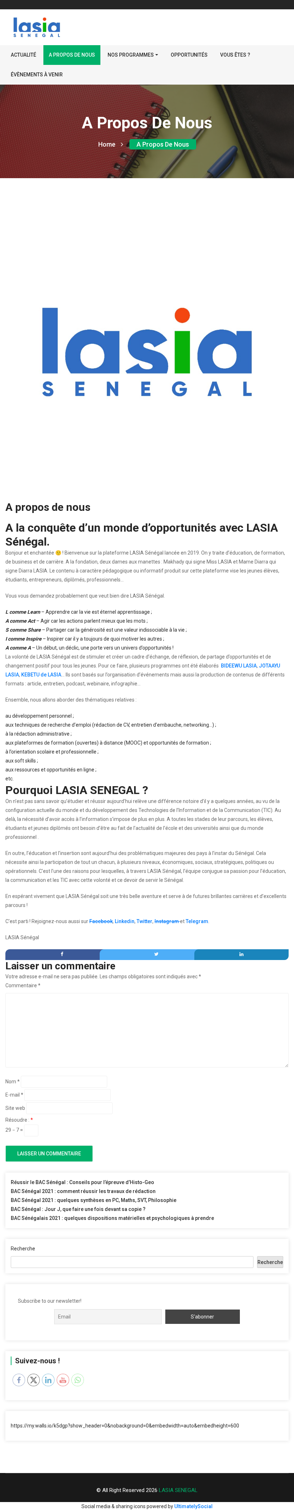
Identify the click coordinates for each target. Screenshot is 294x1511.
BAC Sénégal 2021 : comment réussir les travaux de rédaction (83, 1191)
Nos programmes (131, 55)
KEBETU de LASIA (41, 675)
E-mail (14, 1095)
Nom (12, 1081)
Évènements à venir (37, 74)
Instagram (167, 921)
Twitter (144, 921)
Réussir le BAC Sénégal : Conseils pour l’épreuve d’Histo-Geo (82, 1182)
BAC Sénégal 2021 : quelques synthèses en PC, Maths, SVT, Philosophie (93, 1200)
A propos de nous (72, 55)
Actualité (23, 55)
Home (106, 144)
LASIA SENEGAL (178, 1490)
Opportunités (189, 55)
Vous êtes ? (235, 55)
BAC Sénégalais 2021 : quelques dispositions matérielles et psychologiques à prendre (112, 1218)
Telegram (197, 921)
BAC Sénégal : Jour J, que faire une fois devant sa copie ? (78, 1209)
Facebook (101, 921)
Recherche (23, 1248)
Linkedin (124, 921)
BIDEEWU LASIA (239, 666)
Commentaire (23, 985)
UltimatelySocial (193, 1506)
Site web (15, 1108)
